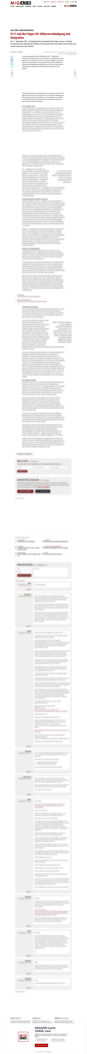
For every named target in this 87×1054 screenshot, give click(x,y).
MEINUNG (53, 6)
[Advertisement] (43, 18)
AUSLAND (39, 6)
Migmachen (53, 2)
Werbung (67, 2)
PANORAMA (28, 6)
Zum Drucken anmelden (71, 53)
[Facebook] (12, 57)
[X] (12, 60)
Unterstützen (60, 2)
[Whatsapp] (12, 66)
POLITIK (13, 6)
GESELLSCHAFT (20, 6)
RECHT (34, 6)
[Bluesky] (12, 63)
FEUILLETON (47, 6)
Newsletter (46, 2)
